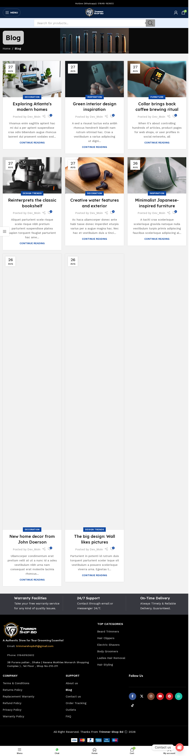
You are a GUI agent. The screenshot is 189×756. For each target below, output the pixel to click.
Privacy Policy (12, 709)
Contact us (73, 696)
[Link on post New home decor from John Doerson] (32, 392)
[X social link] (141, 696)
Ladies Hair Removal (111, 658)
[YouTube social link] (160, 696)
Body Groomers (107, 651)
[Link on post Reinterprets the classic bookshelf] (32, 175)
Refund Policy (12, 703)
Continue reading (32, 142)
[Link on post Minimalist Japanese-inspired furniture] (157, 175)
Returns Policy (12, 690)
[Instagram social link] (151, 696)
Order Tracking (76, 703)
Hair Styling (105, 664)
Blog (69, 690)
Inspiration (94, 97)
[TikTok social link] (132, 705)
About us (72, 683)
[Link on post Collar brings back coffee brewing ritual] (157, 79)
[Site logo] (94, 12)
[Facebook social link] (132, 696)
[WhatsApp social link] (178, 696)
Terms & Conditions (16, 683)
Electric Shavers (108, 644)
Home (7, 48)
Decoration (32, 97)
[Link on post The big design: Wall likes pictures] (94, 392)
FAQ (68, 716)
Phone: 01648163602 (20, 655)
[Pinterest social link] (169, 696)
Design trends (32, 193)
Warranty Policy (13, 716)
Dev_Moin (34, 116)
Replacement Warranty (18, 696)
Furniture (157, 97)
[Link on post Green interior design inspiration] (94, 79)
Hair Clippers (105, 638)
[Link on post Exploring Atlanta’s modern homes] (32, 79)
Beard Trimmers (108, 631)
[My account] (176, 12)
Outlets (71, 709)
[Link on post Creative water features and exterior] (94, 175)
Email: (30, 646)
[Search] (150, 23)
